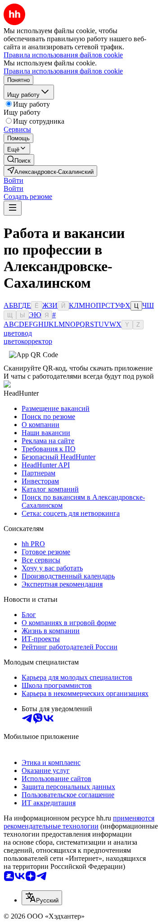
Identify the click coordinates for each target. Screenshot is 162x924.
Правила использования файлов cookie (63, 71)
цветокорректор (28, 341)
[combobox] (42, 897)
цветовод (18, 333)
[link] (19, 159)
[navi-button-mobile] (13, 208)
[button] (13, 180)
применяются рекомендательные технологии (79, 822)
